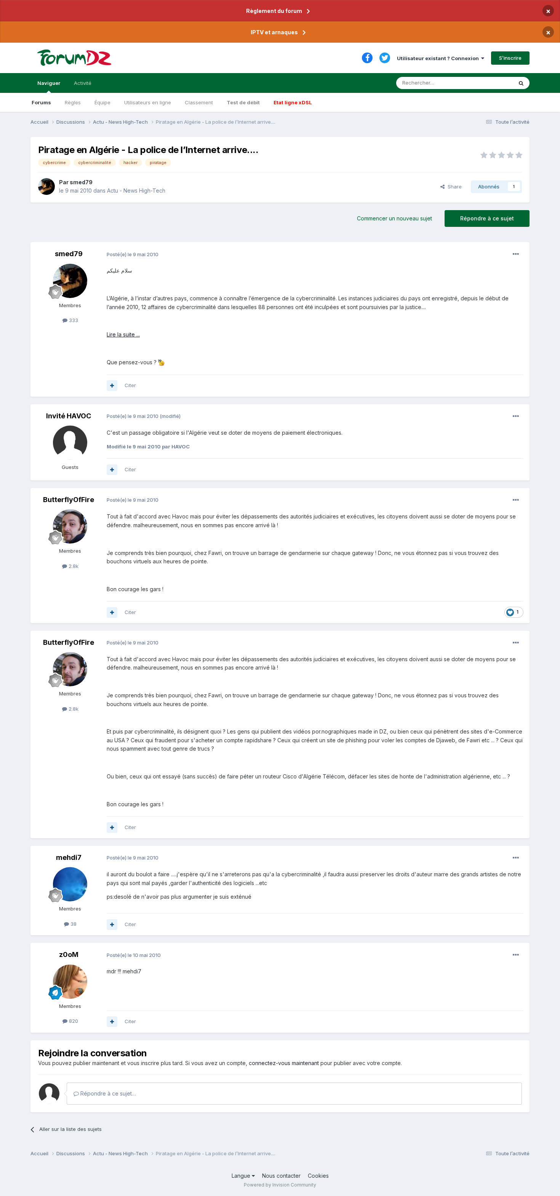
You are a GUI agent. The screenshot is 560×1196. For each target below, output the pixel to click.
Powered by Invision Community (280, 1185)
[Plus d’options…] (515, 254)
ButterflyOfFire (68, 500)
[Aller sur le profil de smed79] (46, 186)
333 (72, 320)
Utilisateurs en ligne (147, 102)
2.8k (72, 566)
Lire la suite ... (123, 334)
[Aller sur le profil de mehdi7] (70, 884)
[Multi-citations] (112, 385)
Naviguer (48, 83)
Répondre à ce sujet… (107, 1093)
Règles (73, 102)
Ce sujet (493, 83)
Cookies (318, 1175)
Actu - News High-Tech (136, 190)
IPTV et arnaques (274, 32)
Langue (242, 1175)
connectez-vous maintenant (284, 1063)
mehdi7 (69, 857)
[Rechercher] (521, 83)
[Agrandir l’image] (161, 362)
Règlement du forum (274, 11)
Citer (130, 385)
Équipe (102, 102)
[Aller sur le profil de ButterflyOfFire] (70, 526)
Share (453, 186)
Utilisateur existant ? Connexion (439, 58)
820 (72, 1021)
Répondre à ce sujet (487, 218)
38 (73, 924)
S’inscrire (510, 58)
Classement (199, 102)
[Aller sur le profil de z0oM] (70, 982)
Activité (82, 83)
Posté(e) (132, 254)
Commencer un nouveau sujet (394, 218)
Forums (41, 102)
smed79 (81, 182)
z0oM (68, 954)
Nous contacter (281, 1175)
